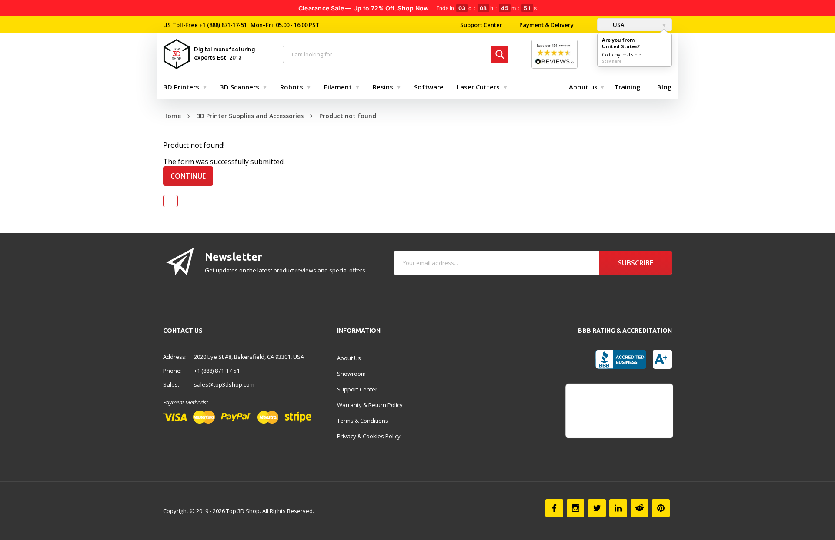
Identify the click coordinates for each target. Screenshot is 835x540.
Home (172, 116)
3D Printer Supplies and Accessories (250, 116)
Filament (338, 87)
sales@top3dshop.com (224, 384)
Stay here (611, 61)
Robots (291, 87)
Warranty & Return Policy (370, 405)
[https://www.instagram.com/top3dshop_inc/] (575, 508)
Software (429, 87)
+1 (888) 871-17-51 (222, 25)
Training (627, 87)
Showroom (351, 374)
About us (583, 87)
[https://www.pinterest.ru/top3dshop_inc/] (661, 508)
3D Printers (181, 87)
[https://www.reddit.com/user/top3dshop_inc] (639, 508)
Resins (383, 87)
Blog (664, 87)
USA (618, 25)
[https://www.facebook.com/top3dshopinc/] (554, 508)
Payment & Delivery (546, 25)
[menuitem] (183, 87)
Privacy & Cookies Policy (369, 436)
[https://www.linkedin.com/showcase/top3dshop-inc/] (618, 508)
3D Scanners (239, 87)
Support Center (481, 25)
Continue (188, 176)
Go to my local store (621, 55)
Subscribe (635, 263)
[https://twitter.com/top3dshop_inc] (597, 508)
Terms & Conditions (362, 420)
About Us (349, 358)
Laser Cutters (478, 87)
